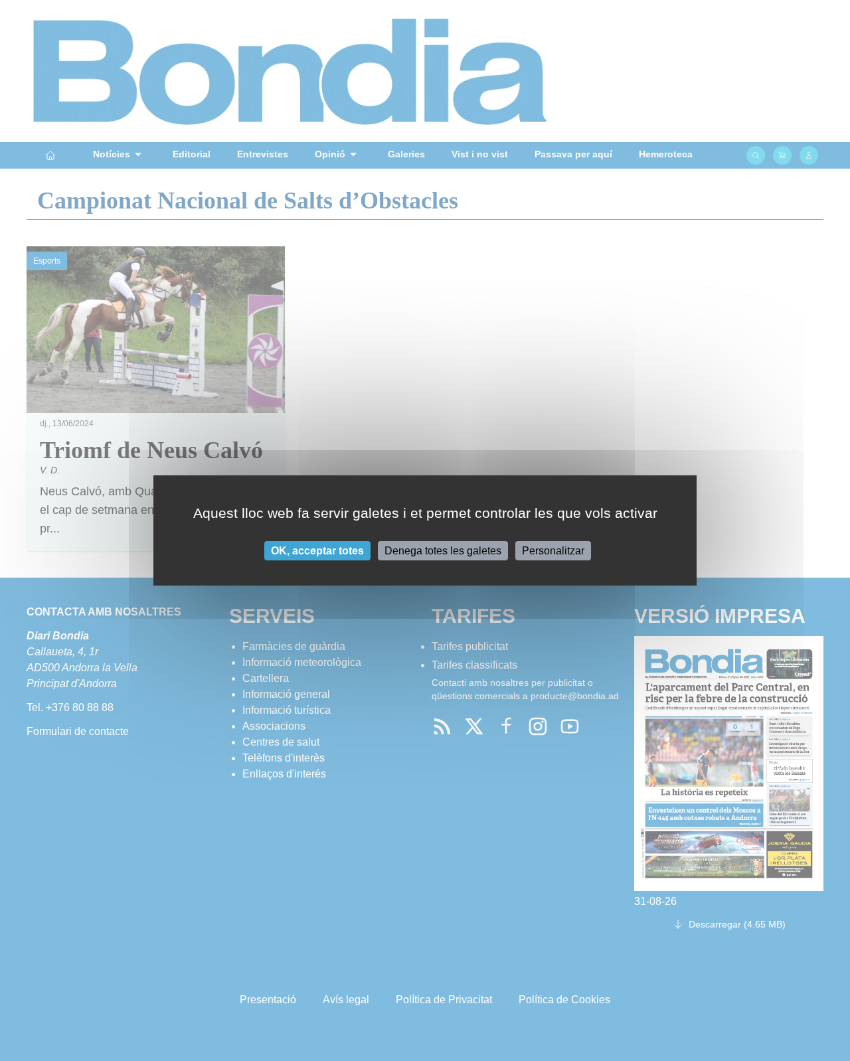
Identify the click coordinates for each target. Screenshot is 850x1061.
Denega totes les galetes (442, 550)
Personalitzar (553, 550)
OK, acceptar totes (317, 550)
